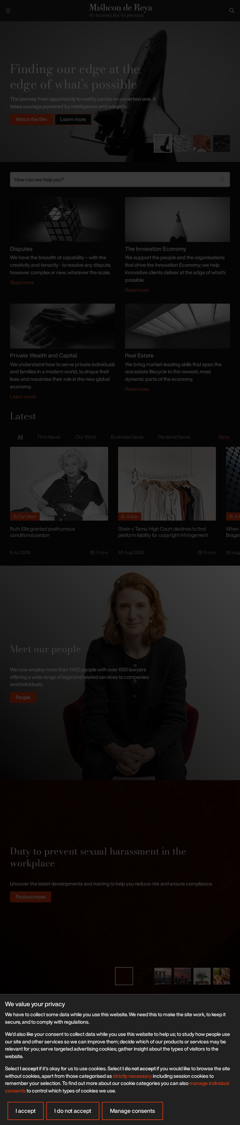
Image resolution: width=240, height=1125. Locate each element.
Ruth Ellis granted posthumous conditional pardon (42, 532)
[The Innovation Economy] (177, 219)
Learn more (73, 119)
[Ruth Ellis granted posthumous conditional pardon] (59, 483)
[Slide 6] (221, 976)
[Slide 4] (221, 143)
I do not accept (72, 1111)
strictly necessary (132, 1076)
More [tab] (224, 437)
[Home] (120, 10)
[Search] (232, 11)
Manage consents (132, 1111)
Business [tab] (127, 437)
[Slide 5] (201, 976)
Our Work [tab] (85, 437)
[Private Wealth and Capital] (62, 325)
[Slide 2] (182, 143)
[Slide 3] (201, 143)
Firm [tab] (49, 437)
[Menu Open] (8, 11)
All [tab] (20, 437)
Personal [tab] (174, 437)
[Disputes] (62, 219)
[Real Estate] (177, 325)
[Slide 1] (162, 143)
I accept (26, 1111)
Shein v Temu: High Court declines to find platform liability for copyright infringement (163, 532)
